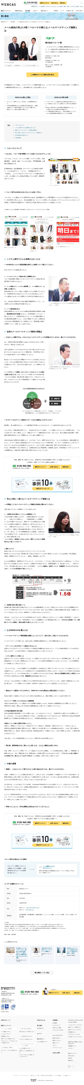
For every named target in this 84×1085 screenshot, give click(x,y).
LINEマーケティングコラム (74, 1029)
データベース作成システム (25, 1039)
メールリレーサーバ (6, 1034)
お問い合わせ (54, 3)
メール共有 (60, 6)
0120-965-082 (24, 466)
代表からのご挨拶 (57, 1027)
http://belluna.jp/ (29, 909)
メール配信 (42, 6)
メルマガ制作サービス (24, 1048)
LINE (68, 6)
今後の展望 (18, 137)
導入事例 (13, 21)
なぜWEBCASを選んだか (21, 135)
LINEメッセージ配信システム (8, 1038)
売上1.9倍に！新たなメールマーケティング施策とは (28, 132)
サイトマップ (16, 1075)
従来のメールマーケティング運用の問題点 (26, 130)
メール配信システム (6, 1031)
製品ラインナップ (5, 10)
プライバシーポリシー (24, 1075)
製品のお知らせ (56, 1038)
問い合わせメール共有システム (26, 1031)
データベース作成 (74, 6)
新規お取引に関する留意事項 (47, 1075)
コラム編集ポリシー (67, 1075)
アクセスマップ (56, 1025)
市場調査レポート (72, 1046)
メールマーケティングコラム (75, 1025)
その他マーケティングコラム (75, 1036)
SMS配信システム (5, 1036)
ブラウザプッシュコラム (74, 1034)
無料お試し (62, 3)
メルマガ (70, 1048)
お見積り (70, 1058)
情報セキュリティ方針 (35, 1075)
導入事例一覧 (40, 1028)
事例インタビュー (57, 1040)
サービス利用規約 (57, 1075)
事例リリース (56, 1042)
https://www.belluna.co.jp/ (32, 907)
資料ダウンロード (44, 3)
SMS (65, 6)
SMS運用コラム (72, 1032)
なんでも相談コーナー (42, 1041)
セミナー (55, 1045)
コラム (81, 6)
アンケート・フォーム (51, 6)
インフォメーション (57, 1047)
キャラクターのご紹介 (58, 1030)
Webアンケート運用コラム (74, 1027)
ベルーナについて (19, 125)
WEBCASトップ (4, 21)
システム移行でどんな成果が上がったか (25, 127)
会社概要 (55, 1023)
